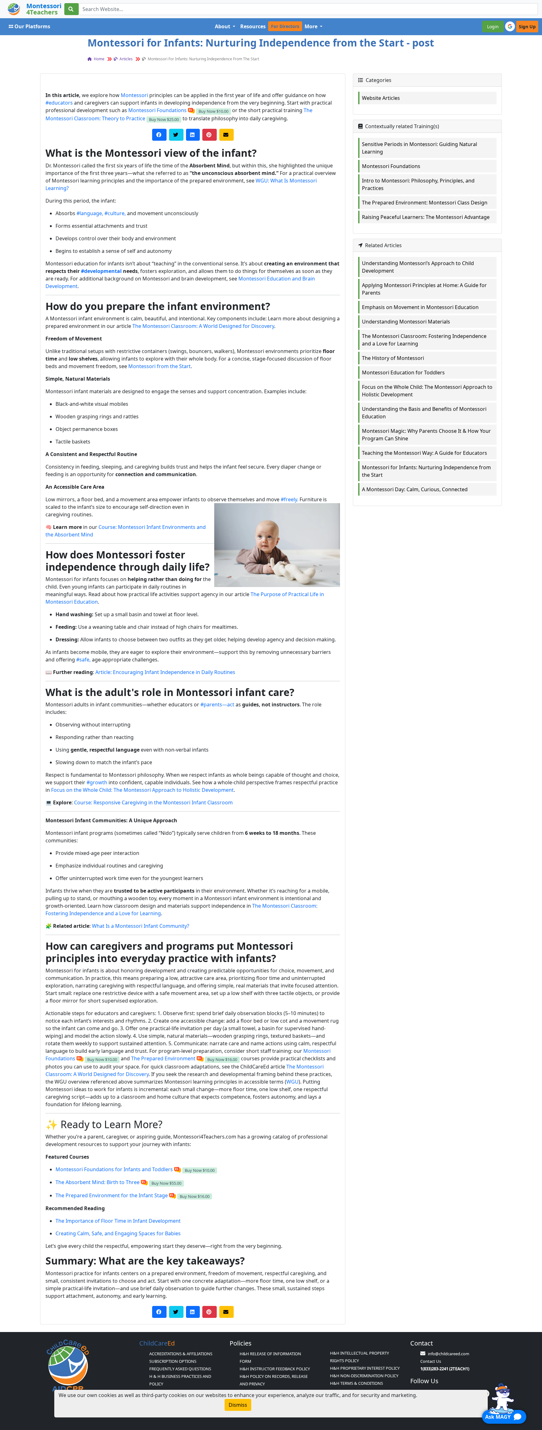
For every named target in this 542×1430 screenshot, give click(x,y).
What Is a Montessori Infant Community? (140, 925)
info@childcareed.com (448, 1354)
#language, (90, 213)
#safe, (83, 659)
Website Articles (381, 98)
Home (98, 59)
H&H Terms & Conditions (356, 1383)
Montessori (134, 95)
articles (126, 59)
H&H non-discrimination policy (364, 1375)
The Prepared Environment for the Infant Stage (112, 1195)
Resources (253, 26)
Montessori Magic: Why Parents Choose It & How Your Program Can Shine (426, 434)
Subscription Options (172, 1361)
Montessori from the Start (159, 366)
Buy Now (213, 111)
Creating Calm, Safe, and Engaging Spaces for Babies (118, 1233)
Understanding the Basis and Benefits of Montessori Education (424, 412)
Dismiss (238, 1404)
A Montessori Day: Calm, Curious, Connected (415, 489)
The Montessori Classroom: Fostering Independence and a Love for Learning (424, 340)
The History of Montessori (393, 358)
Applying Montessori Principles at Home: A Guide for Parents (424, 289)
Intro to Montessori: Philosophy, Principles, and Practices (418, 184)
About (223, 26)
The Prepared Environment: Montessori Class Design (424, 202)
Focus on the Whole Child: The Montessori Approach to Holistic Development (142, 789)
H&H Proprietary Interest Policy (365, 1368)
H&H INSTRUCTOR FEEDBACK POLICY (275, 1369)
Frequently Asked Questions (180, 1369)
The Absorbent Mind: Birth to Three (98, 1182)
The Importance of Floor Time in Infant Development (118, 1220)
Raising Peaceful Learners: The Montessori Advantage (426, 217)
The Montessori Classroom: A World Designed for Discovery (203, 326)
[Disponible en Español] (191, 110)
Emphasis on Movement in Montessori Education (420, 307)
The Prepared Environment (163, 1058)
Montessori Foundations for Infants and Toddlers (114, 1169)
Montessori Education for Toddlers (403, 372)
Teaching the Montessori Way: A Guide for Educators (424, 452)
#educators (59, 102)
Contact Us (430, 1361)
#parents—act (217, 704)
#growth (97, 782)
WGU (292, 1081)
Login (493, 27)
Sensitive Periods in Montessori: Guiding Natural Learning (419, 148)
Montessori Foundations (157, 110)
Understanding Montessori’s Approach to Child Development (418, 267)
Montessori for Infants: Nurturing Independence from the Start (426, 471)
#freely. (289, 499)
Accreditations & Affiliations (180, 1354)
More (312, 26)
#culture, (115, 213)
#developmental (101, 271)
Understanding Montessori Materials (406, 321)
